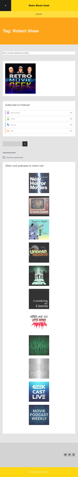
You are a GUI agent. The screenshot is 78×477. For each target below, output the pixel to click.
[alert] (39, 157)
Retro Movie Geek (39, 5)
